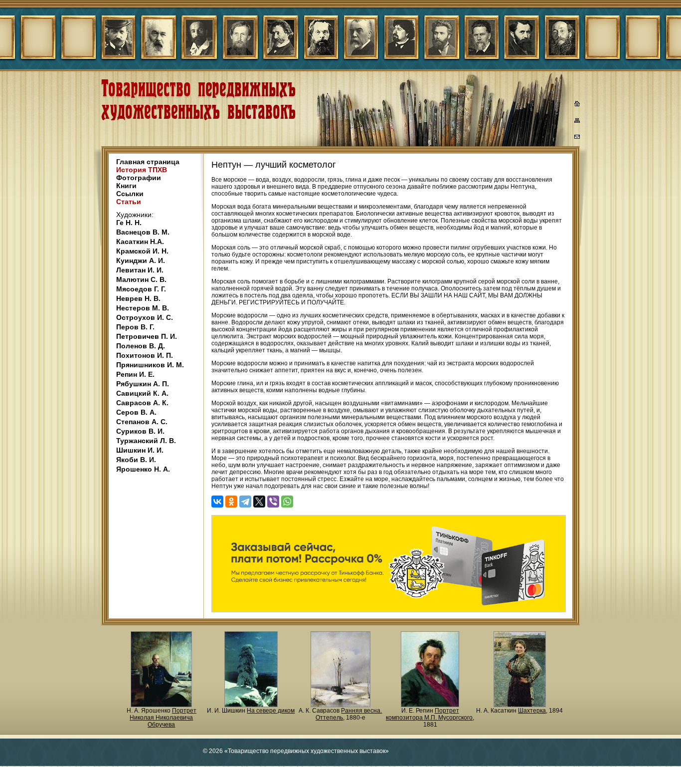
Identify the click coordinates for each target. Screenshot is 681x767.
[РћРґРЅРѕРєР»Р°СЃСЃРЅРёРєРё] (231, 502)
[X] (259, 502)
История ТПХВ (141, 170)
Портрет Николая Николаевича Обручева (163, 717)
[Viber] (273, 502)
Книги (126, 186)
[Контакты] (577, 138)
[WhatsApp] (287, 502)
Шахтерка (532, 710)
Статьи (128, 202)
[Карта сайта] (577, 122)
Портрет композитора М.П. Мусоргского (429, 714)
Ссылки (130, 194)
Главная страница (147, 162)
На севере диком (271, 710)
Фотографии (138, 178)
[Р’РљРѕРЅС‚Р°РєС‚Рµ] (217, 502)
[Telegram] (245, 502)
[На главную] (577, 104)
